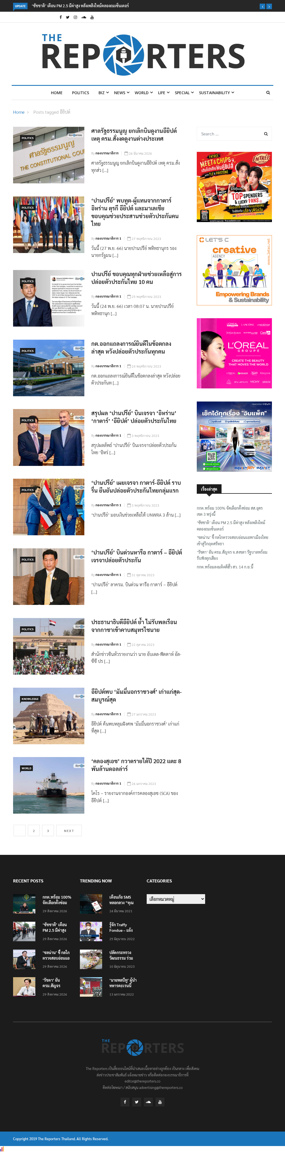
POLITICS (80, 92)
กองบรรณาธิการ (107, 153)
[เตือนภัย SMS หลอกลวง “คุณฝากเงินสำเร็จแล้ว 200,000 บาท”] (92, 905)
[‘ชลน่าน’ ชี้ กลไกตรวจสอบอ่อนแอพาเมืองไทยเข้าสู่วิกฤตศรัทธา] (25, 960)
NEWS (119, 92)
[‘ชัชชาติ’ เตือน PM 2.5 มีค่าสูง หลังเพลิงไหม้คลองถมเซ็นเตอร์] (25, 932)
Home (57, 92)
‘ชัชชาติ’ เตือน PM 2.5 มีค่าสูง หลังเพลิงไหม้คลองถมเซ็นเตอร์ (80, 5)
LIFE (161, 92)
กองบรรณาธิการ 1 (108, 238)
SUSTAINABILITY (214, 92)
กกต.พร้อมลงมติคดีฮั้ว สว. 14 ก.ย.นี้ (225, 566)
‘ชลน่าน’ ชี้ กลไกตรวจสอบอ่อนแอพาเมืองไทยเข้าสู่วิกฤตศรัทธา (232, 540)
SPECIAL (182, 92)
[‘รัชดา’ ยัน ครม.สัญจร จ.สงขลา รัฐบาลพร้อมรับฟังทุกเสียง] (25, 988)
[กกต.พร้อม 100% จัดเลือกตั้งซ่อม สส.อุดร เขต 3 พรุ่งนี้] (25, 905)
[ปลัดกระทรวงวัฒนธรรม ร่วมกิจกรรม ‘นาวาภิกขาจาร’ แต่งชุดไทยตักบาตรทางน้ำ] (92, 960)
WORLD (142, 92)
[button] (262, 6)
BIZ (102, 92)
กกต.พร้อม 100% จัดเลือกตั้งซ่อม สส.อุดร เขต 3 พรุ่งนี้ (230, 511)
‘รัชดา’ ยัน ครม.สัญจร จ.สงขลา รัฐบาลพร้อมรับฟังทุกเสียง (232, 555)
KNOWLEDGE (30, 698)
